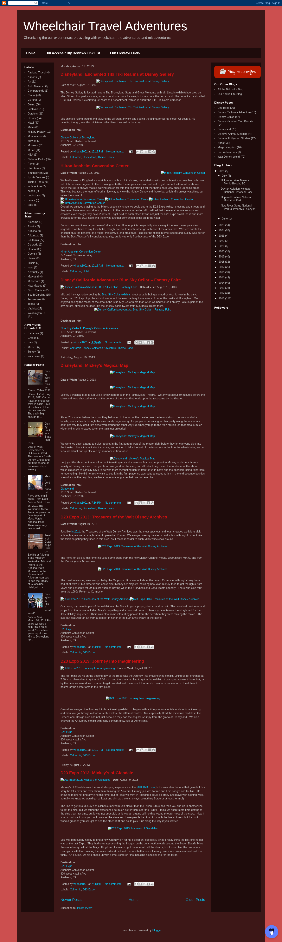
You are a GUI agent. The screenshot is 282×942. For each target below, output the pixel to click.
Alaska (32, 226)
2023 (222, 235)
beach (31, 190)
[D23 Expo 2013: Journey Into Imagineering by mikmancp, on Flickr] (87, 668)
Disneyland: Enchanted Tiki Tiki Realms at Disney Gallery (117, 74)
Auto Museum (36, 86)
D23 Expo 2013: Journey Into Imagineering (102, 661)
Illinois (31, 262)
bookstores (34, 195)
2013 (222, 287)
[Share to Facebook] (150, 152)
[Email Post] (130, 151)
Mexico (32, 347)
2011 (222, 298)
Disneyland (89, 157)
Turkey (32, 351)
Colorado (33, 244)
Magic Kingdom (227, 147)
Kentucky (33, 272)
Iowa (30, 267)
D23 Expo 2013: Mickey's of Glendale (96, 773)
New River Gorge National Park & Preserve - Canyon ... (238, 209)
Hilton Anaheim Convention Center (94, 166)
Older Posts (195, 900)
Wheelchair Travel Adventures (105, 26)
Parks (31, 163)
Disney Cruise (226, 116)
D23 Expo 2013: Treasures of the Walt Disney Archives (113, 517)
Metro (31, 127)
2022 (222, 240)
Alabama (33, 221)
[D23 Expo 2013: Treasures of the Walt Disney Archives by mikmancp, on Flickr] (132, 546)
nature (31, 200)
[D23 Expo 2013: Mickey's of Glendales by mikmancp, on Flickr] (85, 780)
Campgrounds (36, 90)
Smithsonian (35, 172)
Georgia (32, 253)
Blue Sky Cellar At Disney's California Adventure (89, 328)
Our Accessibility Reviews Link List (72, 53)
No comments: (115, 151)
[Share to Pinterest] (154, 152)
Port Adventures (227, 152)
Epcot (221, 142)
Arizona (32, 231)
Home (31, 53)
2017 (222, 267)
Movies (32, 140)
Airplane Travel (37, 72)
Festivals (33, 109)
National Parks (36, 159)
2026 (222, 171)
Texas (31, 303)
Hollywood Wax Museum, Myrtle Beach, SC (236, 182)
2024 (222, 230)
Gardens (33, 113)
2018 (222, 261)
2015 (222, 277)
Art (29, 81)
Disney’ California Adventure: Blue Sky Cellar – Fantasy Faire (120, 280)
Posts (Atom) (85, 907)
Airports (32, 77)
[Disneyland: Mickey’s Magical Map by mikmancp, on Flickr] (133, 372)
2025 (222, 225)
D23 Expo (66, 629)
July (225, 175)
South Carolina (36, 294)
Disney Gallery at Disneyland (77, 137)
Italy (30, 342)
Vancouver (34, 356)
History (32, 118)
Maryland (33, 276)
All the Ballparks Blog (230, 89)
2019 (222, 256)
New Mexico (35, 285)
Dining (31, 104)
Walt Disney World (229, 156)
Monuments (35, 136)
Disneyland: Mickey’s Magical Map (94, 365)
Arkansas (33, 235)
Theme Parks (106, 157)
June (225, 218)
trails (30, 204)
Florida (32, 249)
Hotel (86, 271)
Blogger (156, 930)
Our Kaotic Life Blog (230, 94)
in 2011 (75, 531)
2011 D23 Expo (146, 787)
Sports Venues (36, 177)
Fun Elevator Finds (125, 53)
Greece (32, 337)
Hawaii (32, 258)
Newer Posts (71, 900)
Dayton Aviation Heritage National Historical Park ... (238, 190)
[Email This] (138, 152)
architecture (35, 186)
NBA (30, 154)
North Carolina (36, 290)
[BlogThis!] (142, 152)
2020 (222, 251)
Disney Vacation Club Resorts (235, 121)
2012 (222, 293)
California (75, 157)
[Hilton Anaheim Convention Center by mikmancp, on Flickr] (183, 173)
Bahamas (33, 333)
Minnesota (34, 281)
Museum (33, 145)
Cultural (32, 99)
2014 (222, 282)
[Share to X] (146, 152)
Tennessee (34, 299)
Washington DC (37, 313)
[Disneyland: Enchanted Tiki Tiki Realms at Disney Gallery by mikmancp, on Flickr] (132, 81)
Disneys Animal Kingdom (233, 133)
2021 (222, 246)
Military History (37, 131)
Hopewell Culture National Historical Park (236, 199)
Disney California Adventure (99, 347)
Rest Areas (34, 168)
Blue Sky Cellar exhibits (116, 294)
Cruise (31, 95)
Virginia (32, 308)
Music (31, 150)
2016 (222, 272)
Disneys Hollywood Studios (234, 138)
